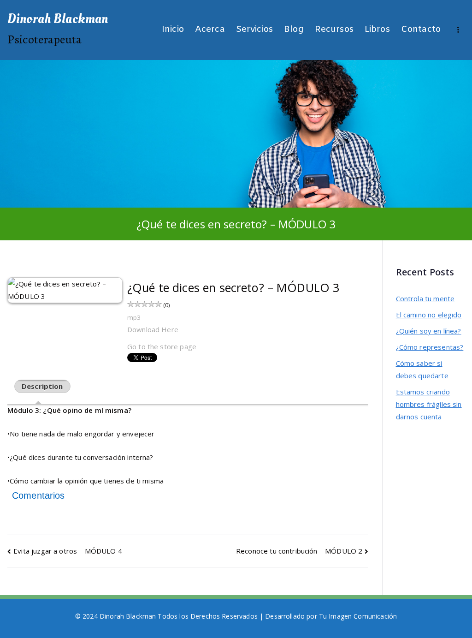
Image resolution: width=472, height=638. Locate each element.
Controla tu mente (425, 298)
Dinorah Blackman (57, 19)
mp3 (134, 317)
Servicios (254, 30)
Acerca (210, 30)
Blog (294, 30)
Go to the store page (161, 346)
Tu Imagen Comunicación (358, 616)
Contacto (421, 30)
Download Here (152, 329)
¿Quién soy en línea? (428, 330)
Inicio (173, 30)
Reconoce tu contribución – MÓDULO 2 (299, 550)
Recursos (334, 30)
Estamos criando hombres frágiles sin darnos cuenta (429, 404)
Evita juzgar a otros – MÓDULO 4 (67, 550)
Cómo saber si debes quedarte (422, 369)
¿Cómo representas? (430, 347)
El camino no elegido (429, 314)
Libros (377, 30)
